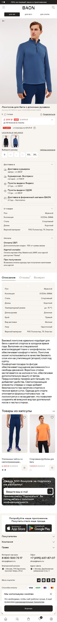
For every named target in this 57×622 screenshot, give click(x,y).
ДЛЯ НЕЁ (12, 14)
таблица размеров (47, 150)
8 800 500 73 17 (12, 557)
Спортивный (47, 221)
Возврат (39, 277)
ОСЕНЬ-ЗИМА (47, 217)
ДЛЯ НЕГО (28, 14)
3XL (35, 154)
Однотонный (46, 327)
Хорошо (28, 608)
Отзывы (24, 277)
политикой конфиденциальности (19, 501)
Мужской (49, 213)
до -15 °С (48, 308)
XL (23, 154)
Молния (48, 322)
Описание (8, 277)
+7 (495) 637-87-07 (42, 557)
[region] (28, 371)
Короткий (49, 225)
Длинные (48, 312)
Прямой (48, 317)
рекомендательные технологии (29, 602)
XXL (29, 154)
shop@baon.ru (8, 561)
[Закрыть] (51, 594)
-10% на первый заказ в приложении (28, 2)
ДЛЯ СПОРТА (44, 14)
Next (53, 411)
